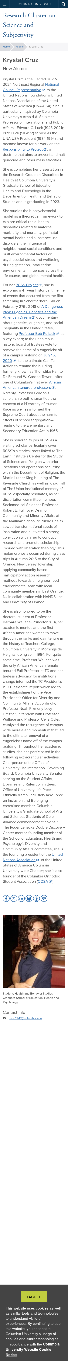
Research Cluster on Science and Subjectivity (29, 25)
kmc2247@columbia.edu (25, 1018)
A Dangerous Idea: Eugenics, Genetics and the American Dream (33, 312)
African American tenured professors (32, 384)
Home (6, 47)
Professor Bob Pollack (37, 333)
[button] (4, 4)
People (19, 47)
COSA (43, 881)
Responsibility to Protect (23, 149)
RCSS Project (27, 285)
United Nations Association (33, 857)
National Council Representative (31, 87)
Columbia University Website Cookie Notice (33, 1349)
